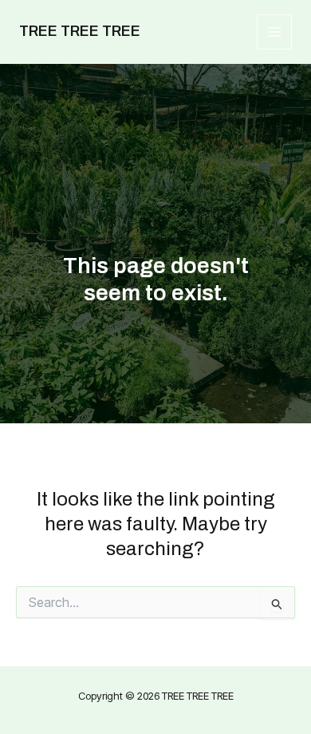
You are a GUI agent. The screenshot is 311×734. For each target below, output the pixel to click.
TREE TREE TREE (79, 31)
